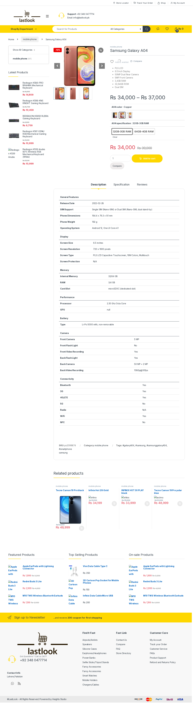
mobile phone (29, 39)
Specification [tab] (122, 184)
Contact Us (121, 640)
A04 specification (121, 123)
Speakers (87, 644)
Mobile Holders (89, 680)
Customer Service (158, 649)
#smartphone (65, 449)
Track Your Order (145, 3)
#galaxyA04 (128, 445)
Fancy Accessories (91, 666)
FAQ (118, 649)
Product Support (158, 657)
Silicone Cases (89, 649)
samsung (63, 452)
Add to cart (149, 158)
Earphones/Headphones (94, 653)
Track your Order (158, 644)
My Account (179, 3)
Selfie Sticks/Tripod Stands (95, 662)
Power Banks (88, 657)
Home (11, 39)
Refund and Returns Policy (163, 662)
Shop (163, 3)
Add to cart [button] (81, 528)
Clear (115, 137)
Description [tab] (98, 184)
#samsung (140, 445)
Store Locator (122, 3)
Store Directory (123, 653)
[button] (102, 66)
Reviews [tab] (142, 184)
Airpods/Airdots (90, 640)
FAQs (152, 653)
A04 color (117, 107)
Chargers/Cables (90, 684)
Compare (137, 61)
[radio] (115, 115)
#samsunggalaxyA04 (157, 445)
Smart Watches (89, 675)
